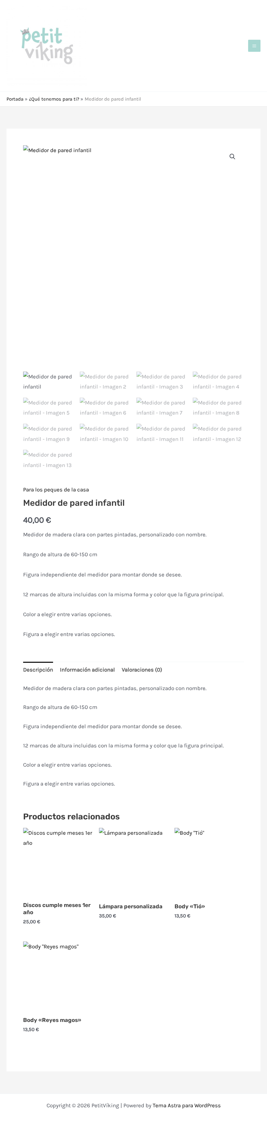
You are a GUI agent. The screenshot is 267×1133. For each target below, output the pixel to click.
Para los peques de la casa (56, 489)
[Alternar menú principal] (254, 46)
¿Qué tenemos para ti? (54, 99)
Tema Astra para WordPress (187, 1105)
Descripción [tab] (38, 669)
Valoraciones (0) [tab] (142, 669)
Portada (15, 99)
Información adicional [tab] (87, 669)
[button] (232, 157)
